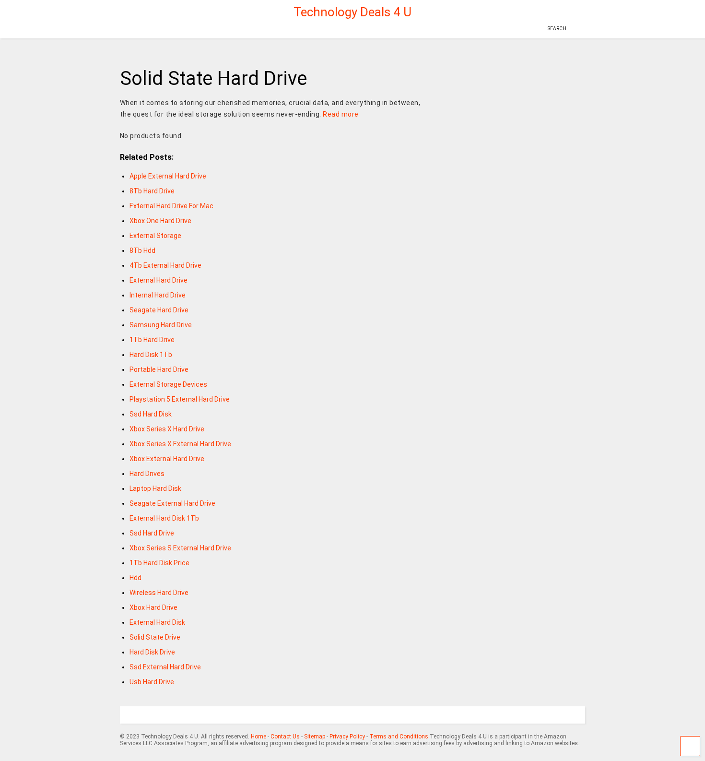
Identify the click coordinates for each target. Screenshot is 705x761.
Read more (341, 114)
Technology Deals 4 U (352, 12)
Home (258, 736)
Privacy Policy (347, 736)
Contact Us (285, 736)
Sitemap (314, 736)
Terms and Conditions (398, 736)
